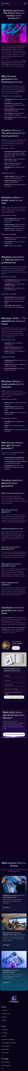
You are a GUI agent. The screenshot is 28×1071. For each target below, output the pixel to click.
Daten (7, 693)
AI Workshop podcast (6, 1065)
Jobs (2, 1068)
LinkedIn (16, 648)
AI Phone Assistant (5, 1049)
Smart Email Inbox (5, 1046)
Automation (3, 1036)
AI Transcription (4, 1052)
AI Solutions (4, 1017)
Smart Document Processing (7, 1039)
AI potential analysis (5, 1013)
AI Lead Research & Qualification (8, 1042)
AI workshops (4, 1010)
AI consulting (4, 1033)
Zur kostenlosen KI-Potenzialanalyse (14, 734)
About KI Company (5, 1062)
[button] (25, 3)
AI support (3, 1020)
